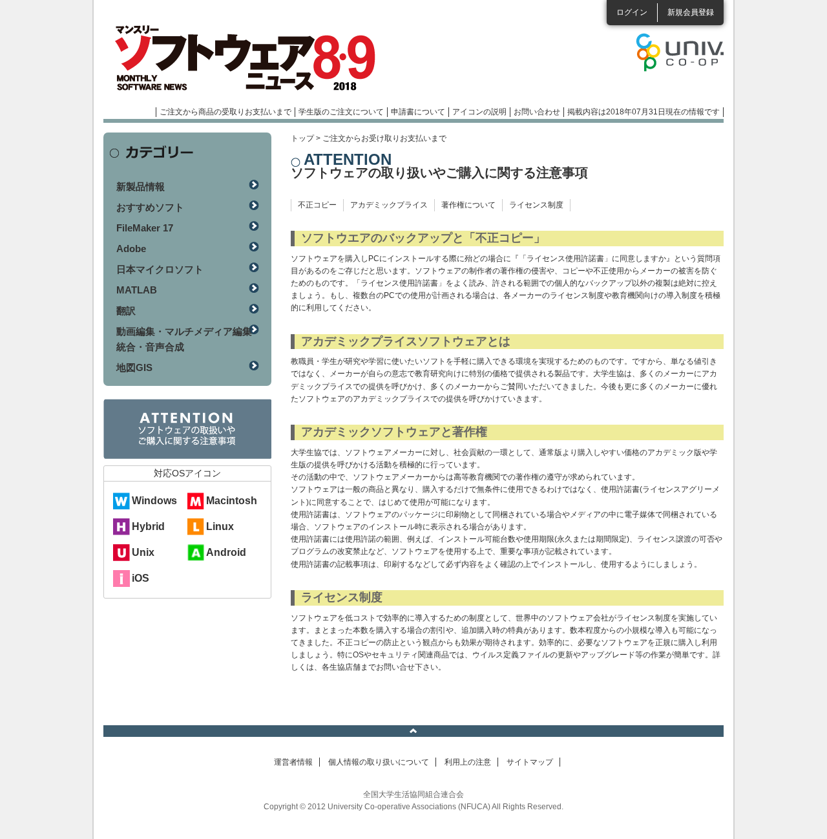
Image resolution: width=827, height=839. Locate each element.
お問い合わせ (537, 111)
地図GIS (134, 367)
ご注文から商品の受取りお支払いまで (225, 111)
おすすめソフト (150, 207)
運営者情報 (293, 762)
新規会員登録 (690, 12)
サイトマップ (530, 762)
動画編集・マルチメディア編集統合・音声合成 (184, 339)
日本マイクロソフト (160, 269)
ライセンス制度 (536, 204)
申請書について (418, 111)
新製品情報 (140, 186)
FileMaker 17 (144, 227)
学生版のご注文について (341, 111)
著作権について (468, 204)
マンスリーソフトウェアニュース (240, 58)
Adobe (131, 248)
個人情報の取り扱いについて (378, 762)
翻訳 (126, 310)
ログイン (631, 12)
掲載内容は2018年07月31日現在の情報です (643, 111)
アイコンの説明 (479, 111)
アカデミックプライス (389, 204)
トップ (302, 138)
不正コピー (317, 204)
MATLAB (136, 289)
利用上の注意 (468, 762)
